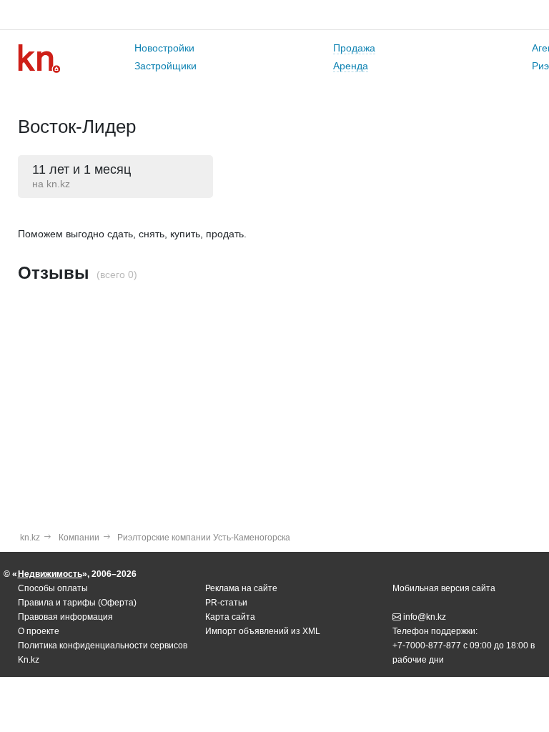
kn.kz (30, 538)
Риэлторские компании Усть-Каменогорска (203, 538)
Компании (79, 538)
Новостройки (164, 48)
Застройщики (165, 65)
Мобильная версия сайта (443, 588)
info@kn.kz (424, 617)
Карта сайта (230, 617)
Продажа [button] (354, 48)
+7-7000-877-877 (426, 645)
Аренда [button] (350, 65)
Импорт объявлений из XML (262, 631)
